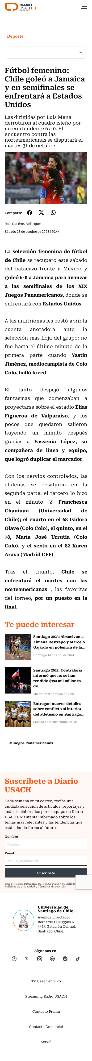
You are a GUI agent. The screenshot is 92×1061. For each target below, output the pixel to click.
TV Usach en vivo (46, 981)
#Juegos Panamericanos (31, 742)
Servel (46, 1041)
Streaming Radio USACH (46, 996)
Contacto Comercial (46, 1026)
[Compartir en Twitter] (41, 212)
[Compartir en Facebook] (29, 212)
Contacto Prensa (46, 1011)
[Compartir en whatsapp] (53, 212)
